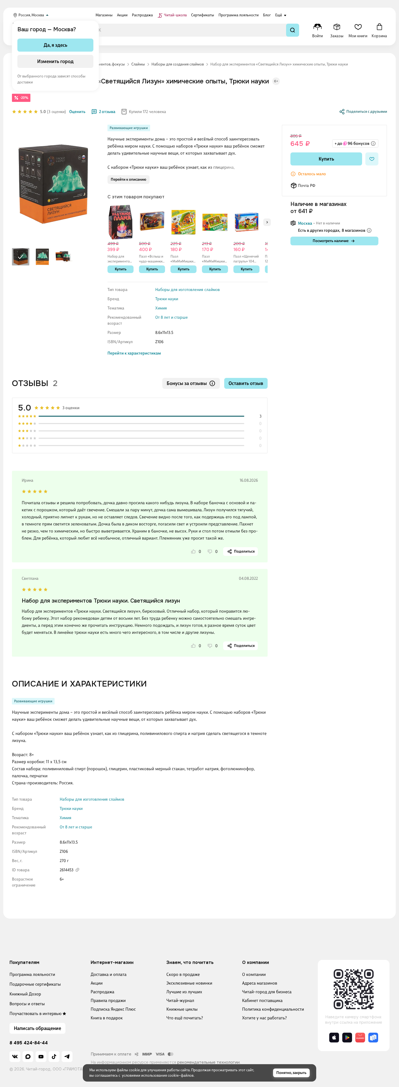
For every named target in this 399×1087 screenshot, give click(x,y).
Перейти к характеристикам (134, 353)
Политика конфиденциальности (273, 1009)
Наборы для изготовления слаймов (187, 289)
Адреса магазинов (259, 983)
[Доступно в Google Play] (347, 1037)
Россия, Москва (31, 15)
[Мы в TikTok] (54, 1056)
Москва (305, 223)
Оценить (77, 111)
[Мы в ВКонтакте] (15, 1056)
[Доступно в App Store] (334, 1037)
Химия (161, 308)
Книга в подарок (107, 1017)
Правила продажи (108, 1000)
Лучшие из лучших (184, 991)
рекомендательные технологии (208, 1062)
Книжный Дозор (25, 994)
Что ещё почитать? (184, 1017)
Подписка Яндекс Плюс (113, 1009)
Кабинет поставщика (262, 1000)
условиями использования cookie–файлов (158, 1075)
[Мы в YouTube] (41, 1056)
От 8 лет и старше (171, 317)
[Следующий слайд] (267, 222)
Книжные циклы (182, 1009)
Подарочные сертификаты (35, 984)
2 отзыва (107, 111)
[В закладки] (371, 158)
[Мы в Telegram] (67, 1056)
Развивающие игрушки (129, 128)
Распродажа (102, 991)
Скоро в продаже (183, 974)
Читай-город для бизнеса (267, 991)
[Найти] (292, 30)
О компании (254, 974)
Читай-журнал (180, 1000)
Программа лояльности (32, 974)
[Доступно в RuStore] (373, 1037)
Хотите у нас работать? (264, 1017)
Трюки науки (166, 298)
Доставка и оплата (108, 974)
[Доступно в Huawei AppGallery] (360, 1037)
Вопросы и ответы (27, 1003)
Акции (97, 983)
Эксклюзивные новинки (189, 983)
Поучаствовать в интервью (36, 1013)
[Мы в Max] (28, 1056)
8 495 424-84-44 (29, 1043)
